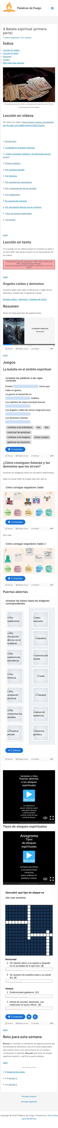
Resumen (7, 56)
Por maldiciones (12, 194)
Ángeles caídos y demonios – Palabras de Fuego (25, 299)
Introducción (10, 141)
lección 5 (13, 1084)
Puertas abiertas (12, 163)
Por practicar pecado (14, 170)
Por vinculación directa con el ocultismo (23, 207)
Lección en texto (10, 53)
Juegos (6, 59)
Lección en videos (11, 50)
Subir (5, 235)
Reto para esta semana (13, 63)
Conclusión (10, 220)
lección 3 (13, 1078)
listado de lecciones (16, 1072)
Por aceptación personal (16, 201)
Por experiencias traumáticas (18, 182)
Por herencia (11, 176)
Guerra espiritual (11, 38)
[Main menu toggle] (52, 8)
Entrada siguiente (29, 1102)
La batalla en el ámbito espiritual (19, 148)
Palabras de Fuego (29, 8)
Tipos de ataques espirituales (18, 213)
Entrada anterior (29, 1097)
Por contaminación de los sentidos (20, 188)
